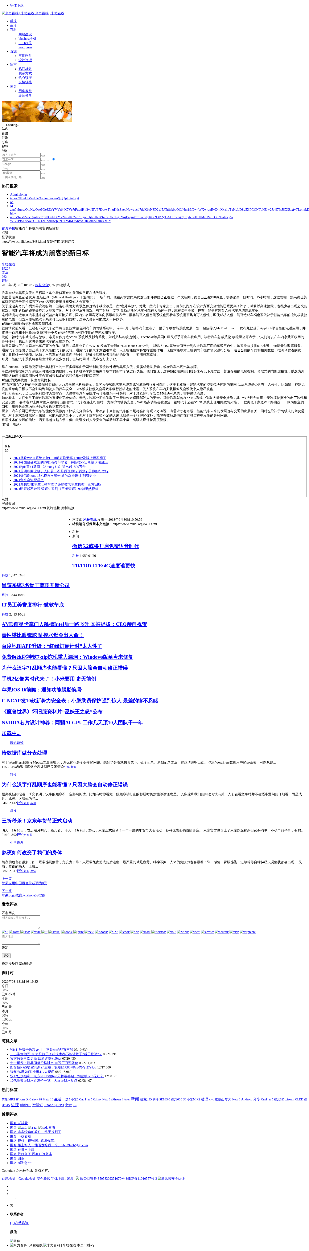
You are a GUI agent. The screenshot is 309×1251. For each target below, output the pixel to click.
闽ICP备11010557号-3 (141, 1178)
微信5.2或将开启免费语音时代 (105, 546)
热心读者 (25, 77)
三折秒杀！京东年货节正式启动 (37, 820)
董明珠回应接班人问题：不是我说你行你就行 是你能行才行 (60, 471)
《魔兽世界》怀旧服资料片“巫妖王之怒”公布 (52, 711)
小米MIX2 (193, 1099)
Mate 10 (48, 1099)
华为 (228, 1099)
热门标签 (25, 69)
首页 (5, 228)
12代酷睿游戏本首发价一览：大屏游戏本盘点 (43, 1080)
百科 (13, 30)
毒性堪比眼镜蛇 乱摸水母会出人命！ (43, 635)
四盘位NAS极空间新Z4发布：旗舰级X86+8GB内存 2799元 (53, 1067)
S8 (184, 1099)
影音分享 (25, 95)
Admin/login (18, 194)
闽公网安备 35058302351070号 (102, 1178)
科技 (13, 21)
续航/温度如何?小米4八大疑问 (32, 1072)
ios (75, 1105)
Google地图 (26, 1178)
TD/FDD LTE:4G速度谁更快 (103, 565)
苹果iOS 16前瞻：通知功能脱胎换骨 (42, 689)
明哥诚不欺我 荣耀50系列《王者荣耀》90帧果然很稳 (55, 489)
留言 (13, 64)
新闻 (74, 767)
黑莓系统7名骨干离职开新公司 (36, 585)
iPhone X (22, 1099)
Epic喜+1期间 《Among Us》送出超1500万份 (49, 467)
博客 (13, 86)
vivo (211, 1099)
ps (25, 835)
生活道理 (17, 842)
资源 (13, 51)
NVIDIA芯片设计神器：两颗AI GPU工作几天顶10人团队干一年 (72, 722)
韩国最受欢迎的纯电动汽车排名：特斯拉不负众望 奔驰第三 (60, 462)
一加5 (66, 1099)
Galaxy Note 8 (101, 1099)
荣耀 (5, 1099)
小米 (68, 1105)
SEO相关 (25, 43)
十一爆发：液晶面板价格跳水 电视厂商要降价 (44, 1063)
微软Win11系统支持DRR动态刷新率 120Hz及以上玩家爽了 (59, 458)
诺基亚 (219, 1099)
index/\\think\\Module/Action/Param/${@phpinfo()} (44, 198)
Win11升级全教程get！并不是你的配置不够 (41, 1049)
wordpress (25, 47)
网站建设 (25, 34)
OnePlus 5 (267, 1099)
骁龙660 (176, 1099)
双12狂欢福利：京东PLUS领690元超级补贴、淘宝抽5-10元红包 (57, 1076)
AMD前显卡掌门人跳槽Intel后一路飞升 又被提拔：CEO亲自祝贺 (74, 624)
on (11, 202)
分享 (67, 767)
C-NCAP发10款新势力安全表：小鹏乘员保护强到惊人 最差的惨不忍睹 (80, 700)
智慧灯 (37, 1105)
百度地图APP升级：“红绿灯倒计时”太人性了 (52, 646)
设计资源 (25, 60)
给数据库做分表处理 (24, 753)
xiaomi (289, 1099)
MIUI (11, 1099)
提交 (6, 955)
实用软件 (25, 55)
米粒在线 (90, 519)
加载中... (11, 733)
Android (246, 1099)
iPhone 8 (49, 1105)
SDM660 (164, 1099)
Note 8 (236, 1099)
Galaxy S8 (35, 1099)
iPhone (116, 1099)
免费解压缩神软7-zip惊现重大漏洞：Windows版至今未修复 (67, 657)
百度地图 (8, 1178)
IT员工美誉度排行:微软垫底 (33, 605)
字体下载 (17, 5)
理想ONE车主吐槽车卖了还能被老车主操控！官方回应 (57, 484)
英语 (33, 803)
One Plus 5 (85, 1099)
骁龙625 (279, 1099)
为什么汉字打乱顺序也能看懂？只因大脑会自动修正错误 (65, 668)
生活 (13, 25)
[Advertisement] (37, 539)
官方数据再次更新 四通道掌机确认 (35, 1058)
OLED (299, 1099)
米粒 (70, 1178)
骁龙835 (146, 1099)
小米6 (74, 1099)
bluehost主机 (27, 38)
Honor (126, 1099)
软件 (155, 1099)
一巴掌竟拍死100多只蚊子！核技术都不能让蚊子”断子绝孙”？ (56, 1054)
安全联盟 (43, 1178)
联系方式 (25, 73)
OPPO (60, 1105)
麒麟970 (25, 1105)
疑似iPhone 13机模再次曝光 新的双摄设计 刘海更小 (54, 475)
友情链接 (25, 82)
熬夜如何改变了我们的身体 (32, 852)
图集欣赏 (25, 91)
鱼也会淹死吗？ (28, 480)
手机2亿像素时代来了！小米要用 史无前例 (49, 679)
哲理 (204, 1099)
